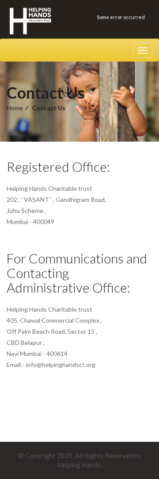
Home (15, 108)
